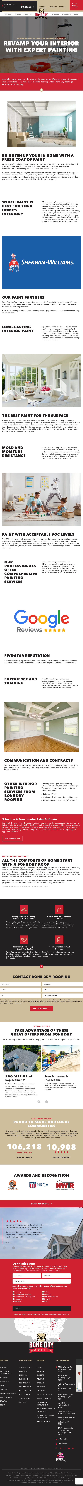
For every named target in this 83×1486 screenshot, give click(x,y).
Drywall (47, 1299)
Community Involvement (42, 1404)
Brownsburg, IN (25, 1367)
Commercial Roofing (22, 1294)
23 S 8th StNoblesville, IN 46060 (64, 1405)
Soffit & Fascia (6, 1397)
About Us (28, 14)
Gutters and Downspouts (24, 1296)
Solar (46, 1301)
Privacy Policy (17, 1003)
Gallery (40, 1371)
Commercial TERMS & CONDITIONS (46, 1410)
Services (8, 14)
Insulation (18, 1299)
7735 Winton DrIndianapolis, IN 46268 (65, 1369)
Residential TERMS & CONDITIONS (45, 1416)
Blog (76, 14)
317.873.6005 (63, 1439)
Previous (38, 1101)
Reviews (18, 14)
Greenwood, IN (25, 1387)
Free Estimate (10, 838)
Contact (41, 1387)
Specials (55, 14)
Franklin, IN (24, 1379)
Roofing (17, 1292)
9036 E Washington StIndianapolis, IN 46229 (66, 1387)
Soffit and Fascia (51, 1296)
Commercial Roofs (8, 1393)
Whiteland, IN (24, 1395)
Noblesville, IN (25, 1391)
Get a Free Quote (75, 5)
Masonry (17, 1301)
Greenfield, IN (24, 1383)
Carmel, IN (23, 1371)
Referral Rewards (42, 7)
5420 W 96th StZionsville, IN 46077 (66, 1412)
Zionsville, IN (24, 1399)
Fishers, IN (23, 1375)
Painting (47, 1294)
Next (46, 1101)
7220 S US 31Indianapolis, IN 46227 (64, 1377)
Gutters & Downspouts (6, 1372)
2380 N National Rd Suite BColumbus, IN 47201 (66, 1420)
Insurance (53, 7)
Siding (46, 1292)
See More (22, 1403)
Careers (62, 7)
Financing (66, 14)
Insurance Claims (44, 1395)
